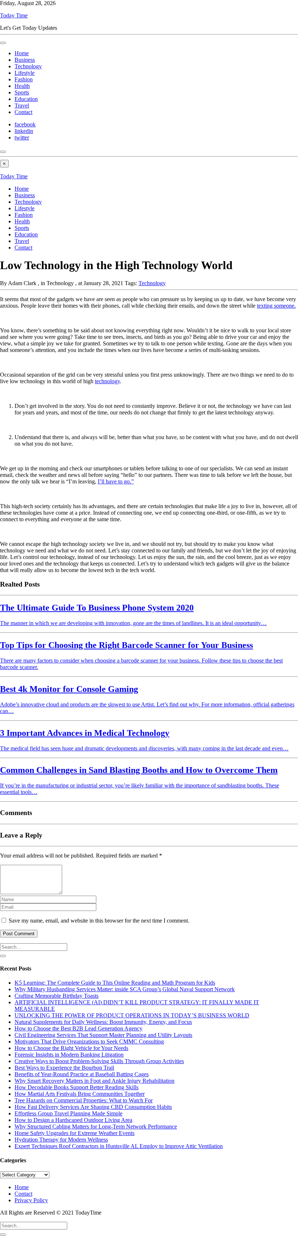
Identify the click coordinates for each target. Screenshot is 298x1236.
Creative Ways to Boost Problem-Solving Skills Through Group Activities (99, 1061)
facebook (25, 124)
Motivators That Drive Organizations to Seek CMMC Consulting (89, 1041)
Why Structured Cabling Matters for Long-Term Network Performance (96, 1126)
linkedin (24, 131)
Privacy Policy (31, 1200)
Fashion (24, 79)
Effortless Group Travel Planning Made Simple (68, 1113)
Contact (23, 112)
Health (22, 86)
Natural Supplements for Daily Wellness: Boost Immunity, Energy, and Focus (103, 1022)
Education (26, 99)
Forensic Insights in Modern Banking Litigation (69, 1054)
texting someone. (276, 306)
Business (25, 60)
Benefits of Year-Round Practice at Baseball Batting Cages (82, 1074)
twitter (22, 137)
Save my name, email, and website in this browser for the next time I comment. (99, 920)
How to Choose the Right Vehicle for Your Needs (71, 1048)
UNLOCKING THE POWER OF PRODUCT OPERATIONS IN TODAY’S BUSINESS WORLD (132, 1015)
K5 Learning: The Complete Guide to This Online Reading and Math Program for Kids (115, 983)
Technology (28, 66)
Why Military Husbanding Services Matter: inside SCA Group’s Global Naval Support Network (125, 989)
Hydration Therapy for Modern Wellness (61, 1139)
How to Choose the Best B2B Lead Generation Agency (78, 1028)
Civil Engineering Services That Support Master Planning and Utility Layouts (103, 1035)
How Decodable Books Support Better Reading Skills (76, 1087)
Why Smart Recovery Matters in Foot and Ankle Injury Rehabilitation (94, 1081)
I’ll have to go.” (116, 481)
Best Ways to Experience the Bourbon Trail (64, 1068)
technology (107, 381)
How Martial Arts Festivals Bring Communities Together (80, 1094)
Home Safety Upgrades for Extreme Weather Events (74, 1133)
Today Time (14, 15)
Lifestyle (25, 73)
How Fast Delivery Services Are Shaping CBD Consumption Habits (93, 1107)
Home (22, 53)
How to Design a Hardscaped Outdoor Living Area (73, 1120)
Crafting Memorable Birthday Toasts (56, 996)
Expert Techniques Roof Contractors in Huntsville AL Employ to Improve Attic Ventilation (119, 1146)
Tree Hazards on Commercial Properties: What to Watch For (84, 1100)
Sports (22, 92)
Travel (22, 105)
